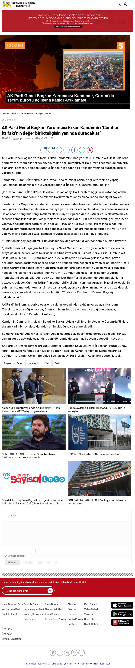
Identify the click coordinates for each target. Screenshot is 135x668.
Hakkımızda (30, 663)
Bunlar (20, 363)
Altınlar (72, 604)
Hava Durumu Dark (12, 604)
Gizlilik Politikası (54, 663)
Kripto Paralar (76, 619)
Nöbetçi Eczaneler (34, 614)
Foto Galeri (90, 604)
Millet (46, 363)
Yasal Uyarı (105, 663)
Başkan (7, 363)
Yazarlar (89, 614)
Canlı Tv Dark (31, 604)
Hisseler (72, 614)
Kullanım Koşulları (89, 663)
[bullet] (41, 562)
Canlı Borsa (51, 604)
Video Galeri (91, 609)
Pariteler (73, 623)
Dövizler (72, 609)
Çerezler (68, 663)
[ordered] (39, 562)
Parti (57, 363)
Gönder (12, 562)
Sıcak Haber (91, 623)
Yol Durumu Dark (11, 609)
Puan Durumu (52, 614)
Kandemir (33, 363)
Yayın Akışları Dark (34, 609)
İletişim (41, 663)
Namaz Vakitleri (54, 609)
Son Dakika (30, 619)
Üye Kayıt (7, 633)
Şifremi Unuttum (11, 638)
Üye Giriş (7, 628)
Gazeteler (89, 619)
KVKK (76, 663)
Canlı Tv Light (9, 614)
